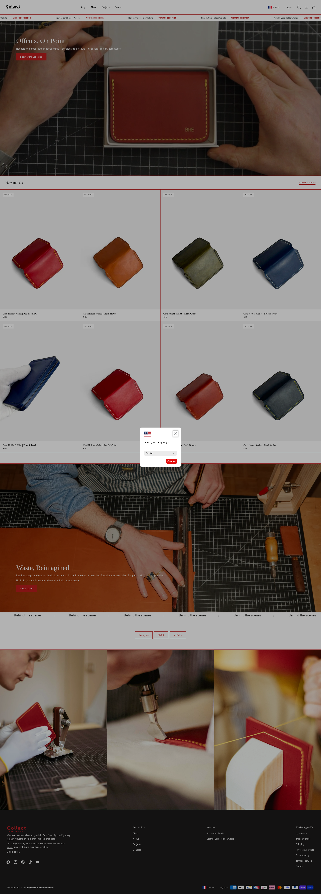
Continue (171, 461)
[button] (175, 434)
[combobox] (149, 453)
